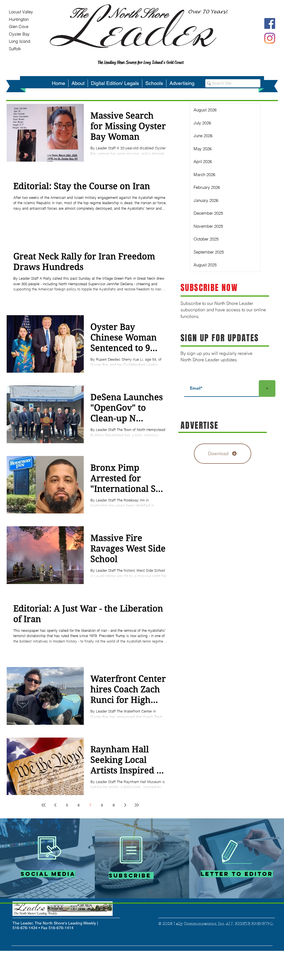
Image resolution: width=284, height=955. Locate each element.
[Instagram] (269, 38)
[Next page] (125, 805)
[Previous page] (55, 805)
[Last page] (137, 805)
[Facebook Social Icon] (269, 23)
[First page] (44, 805)
